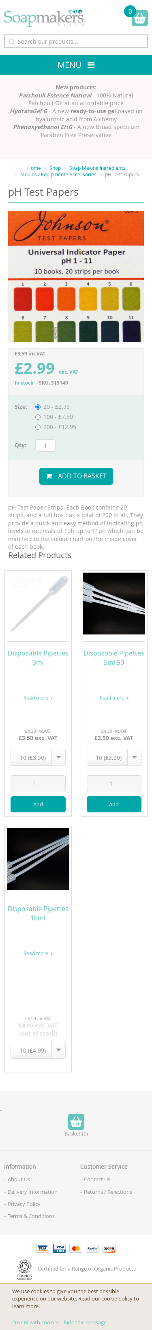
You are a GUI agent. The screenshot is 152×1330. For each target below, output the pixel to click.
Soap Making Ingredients (97, 168)
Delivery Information (33, 1191)
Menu (69, 64)
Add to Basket (82, 476)
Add (38, 804)
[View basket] (140, 18)
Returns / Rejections (108, 1191)
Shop (55, 168)
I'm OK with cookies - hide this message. (60, 1322)
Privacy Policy (24, 1203)
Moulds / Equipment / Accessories (58, 174)
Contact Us (97, 1179)
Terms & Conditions (31, 1216)
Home (34, 168)
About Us (19, 1179)
